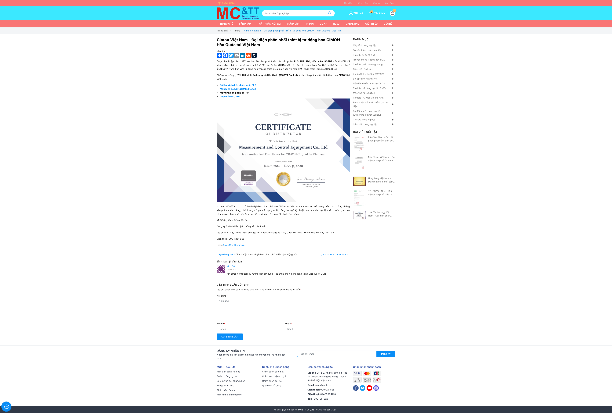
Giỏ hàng (389, 3)
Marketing (352, 23)
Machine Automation (364, 92)
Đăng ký (376, 3)
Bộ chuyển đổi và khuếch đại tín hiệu (370, 104)
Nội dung (222, 295)
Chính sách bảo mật (273, 371)
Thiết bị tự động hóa (364, 54)
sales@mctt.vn (323, 385)
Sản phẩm (245, 23)
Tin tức (309, 23)
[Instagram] (376, 388)
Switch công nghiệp (227, 376)
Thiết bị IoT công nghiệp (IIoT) (369, 88)
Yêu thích (378, 13)
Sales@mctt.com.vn (233, 245)
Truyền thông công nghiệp (367, 50)
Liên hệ (388, 23)
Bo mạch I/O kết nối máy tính (368, 73)
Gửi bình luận (229, 336)
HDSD (336, 23)
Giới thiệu (371, 23)
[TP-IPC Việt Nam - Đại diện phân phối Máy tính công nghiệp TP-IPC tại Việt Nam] (359, 198)
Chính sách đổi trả (272, 380)
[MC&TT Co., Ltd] (238, 13)
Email (288, 323)
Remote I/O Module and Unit (368, 97)
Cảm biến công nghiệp (365, 124)
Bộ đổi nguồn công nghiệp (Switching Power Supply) (367, 113)
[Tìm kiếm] (330, 13)
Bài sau (341, 254)
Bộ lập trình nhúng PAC (365, 78)
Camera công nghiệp (364, 119)
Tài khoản (358, 13)
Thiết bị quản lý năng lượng (368, 64)
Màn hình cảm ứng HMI (229, 394)
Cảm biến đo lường (363, 69)
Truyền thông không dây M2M (369, 59)
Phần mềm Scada (226, 390)
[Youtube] (369, 388)
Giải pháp (293, 23)
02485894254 (328, 394)
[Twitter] (362, 388)
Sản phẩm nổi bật (270, 23)
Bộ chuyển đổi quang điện (231, 380)
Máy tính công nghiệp (364, 45)
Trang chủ (226, 23)
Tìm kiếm (348, 3)
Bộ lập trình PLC (225, 385)
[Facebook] (356, 388)
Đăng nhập (362, 3)
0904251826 (228, 3)
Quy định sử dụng (271, 385)
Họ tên (221, 323)
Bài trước (329, 254)
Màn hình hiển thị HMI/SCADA (369, 83)
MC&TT (334, 409)
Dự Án (323, 23)
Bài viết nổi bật (365, 132)
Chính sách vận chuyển (274, 376)
